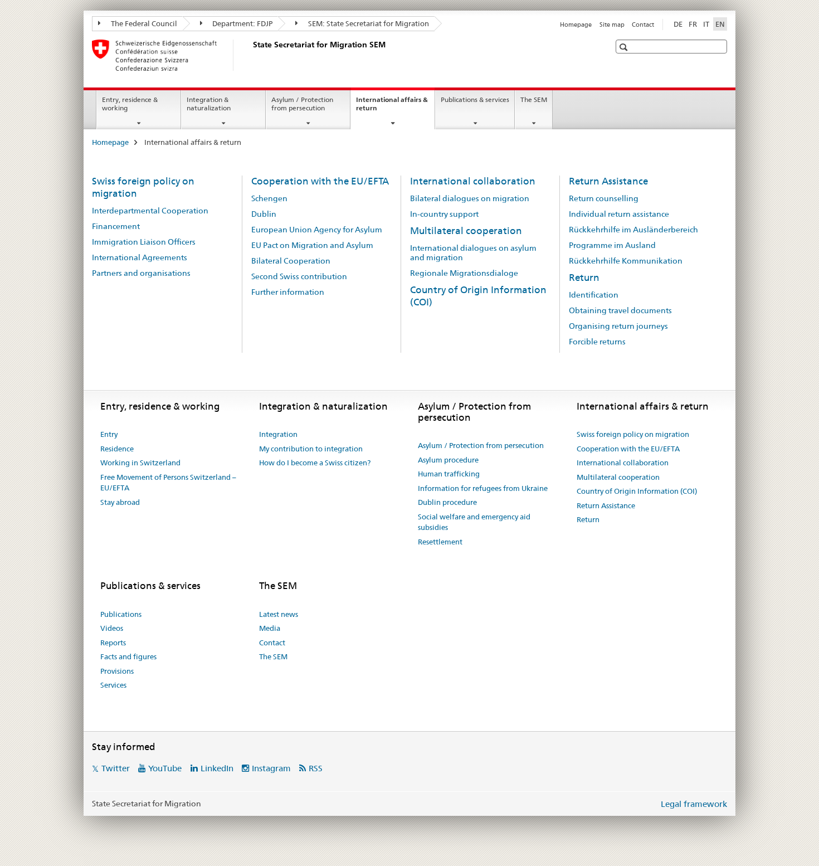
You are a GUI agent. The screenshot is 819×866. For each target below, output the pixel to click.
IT (706, 24)
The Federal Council (143, 23)
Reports (113, 642)
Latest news (278, 614)
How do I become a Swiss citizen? (314, 462)
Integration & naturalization (209, 103)
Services (113, 684)
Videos (111, 628)
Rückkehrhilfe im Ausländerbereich (633, 229)
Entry (109, 434)
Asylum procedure (448, 459)
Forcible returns (597, 341)
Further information (287, 292)
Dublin (263, 214)
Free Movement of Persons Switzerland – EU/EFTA (168, 483)
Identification (593, 294)
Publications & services (475, 99)
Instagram (271, 768)
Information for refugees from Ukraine (483, 488)
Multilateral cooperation (466, 230)
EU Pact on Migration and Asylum (312, 245)
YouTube (165, 768)
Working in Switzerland (140, 462)
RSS (316, 768)
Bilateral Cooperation (290, 260)
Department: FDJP (241, 23)
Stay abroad (120, 502)
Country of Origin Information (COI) (637, 490)
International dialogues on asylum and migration (473, 253)
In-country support (444, 214)
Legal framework (694, 804)
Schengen (269, 198)
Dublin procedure (447, 502)
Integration (278, 434)
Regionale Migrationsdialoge (464, 273)
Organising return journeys (618, 326)
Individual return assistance (619, 214)
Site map (612, 24)
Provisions (117, 670)
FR (693, 24)
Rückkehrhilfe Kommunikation (625, 260)
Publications (121, 614)
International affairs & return (392, 107)
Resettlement (440, 541)
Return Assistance (608, 181)
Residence (117, 448)
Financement (116, 226)
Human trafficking (449, 473)
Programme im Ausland (612, 245)
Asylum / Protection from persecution (302, 103)
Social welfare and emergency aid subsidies (474, 522)
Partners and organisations (141, 273)
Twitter (115, 768)
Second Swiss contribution (299, 276)
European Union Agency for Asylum (316, 229)
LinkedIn (217, 768)
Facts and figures (128, 656)
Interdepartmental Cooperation (150, 210)
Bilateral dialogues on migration (469, 198)
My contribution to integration (311, 448)
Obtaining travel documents (620, 310)
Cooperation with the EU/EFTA (320, 181)
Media (269, 628)
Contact (643, 24)
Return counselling (603, 198)
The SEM (533, 99)
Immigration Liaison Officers (144, 241)
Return (584, 277)
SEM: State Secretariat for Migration (367, 23)
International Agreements (139, 257)
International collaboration (472, 181)
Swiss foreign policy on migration (633, 434)
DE (678, 24)
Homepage (576, 24)
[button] (624, 47)
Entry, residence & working (130, 103)
